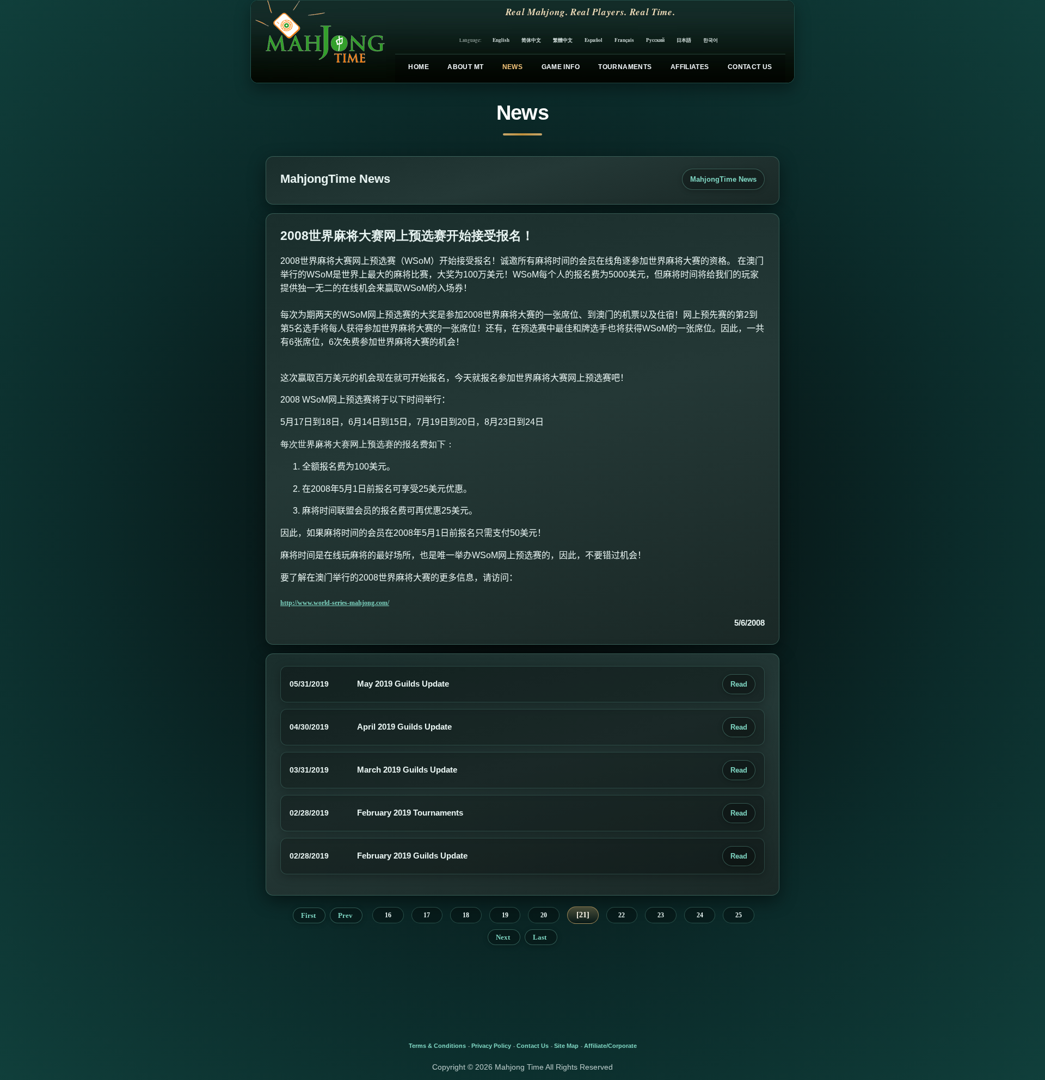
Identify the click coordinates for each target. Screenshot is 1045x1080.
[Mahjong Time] (318, 42)
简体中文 (531, 40)
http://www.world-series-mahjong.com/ (334, 603)
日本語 (684, 40)
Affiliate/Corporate (610, 1045)
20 (543, 915)
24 (700, 915)
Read (738, 684)
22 (621, 915)
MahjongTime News (723, 179)
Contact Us (750, 67)
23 (660, 915)
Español (594, 40)
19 (505, 915)
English (501, 40)
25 (738, 915)
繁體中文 (563, 40)
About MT (465, 67)
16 (388, 915)
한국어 (710, 40)
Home (418, 67)
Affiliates (690, 67)
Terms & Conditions (437, 1045)
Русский (655, 40)
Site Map (566, 1045)
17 (426, 915)
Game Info (561, 67)
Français (624, 40)
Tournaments (624, 67)
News (512, 67)
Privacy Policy (491, 1045)
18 (466, 915)
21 (583, 915)
